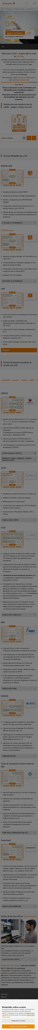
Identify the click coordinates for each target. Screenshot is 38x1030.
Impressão (30, 1015)
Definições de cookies (18, 1021)
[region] (19, 1014)
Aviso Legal (6, 1017)
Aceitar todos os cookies (18, 1026)
